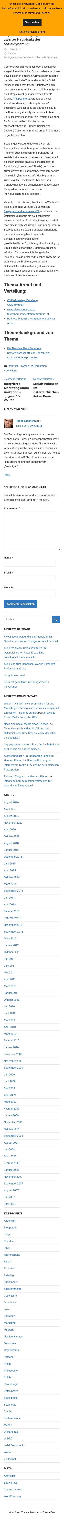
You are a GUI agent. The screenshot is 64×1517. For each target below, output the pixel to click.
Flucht (7, 1261)
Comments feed (13, 1489)
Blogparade (10, 1227)
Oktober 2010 (12, 999)
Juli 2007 (9, 1197)
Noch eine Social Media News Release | (26, 724)
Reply (7, 474)
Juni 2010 (10, 1013)
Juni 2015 (10, 863)
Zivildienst (10, 1459)
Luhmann (9, 1316)
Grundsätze (10, 1302)
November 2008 (13, 1122)
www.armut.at (15, 304)
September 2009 (13, 1067)
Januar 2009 (11, 1115)
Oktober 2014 (12, 877)
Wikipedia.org (21, 98)
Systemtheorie (12, 1418)
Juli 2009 (9, 1074)
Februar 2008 (11, 1163)
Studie (7, 1411)
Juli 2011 (9, 958)
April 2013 (10, 904)
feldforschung (12, 1254)
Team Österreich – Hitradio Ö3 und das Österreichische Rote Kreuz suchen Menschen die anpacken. (30, 733)
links (6, 1309)
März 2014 (10, 884)
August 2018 (11, 843)
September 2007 (13, 1183)
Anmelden (10, 1475)
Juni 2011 (10, 965)
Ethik (7, 1248)
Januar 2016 (11, 849)
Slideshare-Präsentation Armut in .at (28, 314)
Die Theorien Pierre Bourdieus (24, 348)
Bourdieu (9, 1241)
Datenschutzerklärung (32, 31)
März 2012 (10, 938)
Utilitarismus (11, 1431)
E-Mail (8, 572)
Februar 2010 (11, 1040)
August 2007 (11, 1190)
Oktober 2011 (12, 952)
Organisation (11, 1350)
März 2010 (10, 1033)
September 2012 (13, 931)
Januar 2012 (11, 945)
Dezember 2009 (13, 1054)
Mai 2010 (9, 1020)
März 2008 (10, 1156)
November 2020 (13, 822)
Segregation (40, 366)
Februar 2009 (11, 1108)
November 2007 (13, 1176)
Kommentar (12, 508)
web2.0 (8, 1438)
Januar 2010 (11, 1047)
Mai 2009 (9, 1088)
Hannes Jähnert (25, 420)
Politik (7, 1377)
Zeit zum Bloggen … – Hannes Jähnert (26, 776)
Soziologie (52, 57)
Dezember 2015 (13, 856)
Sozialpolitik (11, 1397)
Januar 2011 (11, 992)
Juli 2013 (9, 897)
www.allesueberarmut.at (21, 309)
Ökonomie (41, 57)
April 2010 (10, 1027)
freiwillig (9, 1275)
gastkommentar (13, 1288)
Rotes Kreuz (11, 1391)
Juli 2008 (9, 1149)
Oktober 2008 (12, 1129)
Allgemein (12, 57)
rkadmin (12, 53)
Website (8, 587)
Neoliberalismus (26, 57)
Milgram (9, 1329)
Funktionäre (11, 1282)
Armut (25, 366)
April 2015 (10, 870)
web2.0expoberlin (14, 1445)
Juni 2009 (10, 1081)
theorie (8, 1425)
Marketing (10, 1322)
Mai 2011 (9, 972)
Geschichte (10, 1295)
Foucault (9, 1268)
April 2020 (10, 829)
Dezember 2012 (13, 918)
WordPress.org (12, 1496)
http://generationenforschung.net (23, 744)
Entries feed (11, 1482)
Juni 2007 (10, 1203)
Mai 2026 (9, 809)
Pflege (7, 1363)
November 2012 (13, 924)
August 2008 (11, 1142)
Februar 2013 (11, 911)
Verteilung (11, 370)
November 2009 (13, 1061)
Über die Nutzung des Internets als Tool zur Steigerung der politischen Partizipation (31, 765)
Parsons (8, 1356)
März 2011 (10, 986)
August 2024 (11, 816)
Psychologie (11, 1384)
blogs (7, 1234)
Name (8, 557)
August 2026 (11, 802)
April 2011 (10, 979)
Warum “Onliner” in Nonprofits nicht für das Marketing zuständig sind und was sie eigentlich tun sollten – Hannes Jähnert (32, 708)
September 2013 (13, 890)
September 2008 (13, 1135)
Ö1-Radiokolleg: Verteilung (22, 300)
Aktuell (15, 366)
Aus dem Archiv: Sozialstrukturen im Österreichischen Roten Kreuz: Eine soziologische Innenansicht (25, 652)
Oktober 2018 (12, 836)
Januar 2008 (11, 1169)
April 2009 (10, 1095)
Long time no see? (14, 675)
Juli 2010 (9, 1006)
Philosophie (11, 1370)
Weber (7, 1452)
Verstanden (32, 22)
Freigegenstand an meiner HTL (22, 211)
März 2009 (10, 1101)
